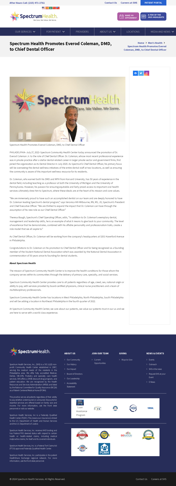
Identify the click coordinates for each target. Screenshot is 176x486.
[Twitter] (141, 73)
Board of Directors (74, 374)
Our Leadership (73, 378)
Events (151, 359)
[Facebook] (135, 73)
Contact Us (141, 479)
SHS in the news (155, 369)
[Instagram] (146, 73)
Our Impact (71, 369)
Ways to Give (127, 359)
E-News (152, 382)
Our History (71, 364)
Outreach (153, 364)
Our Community (73, 359)
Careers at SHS (158, 479)
